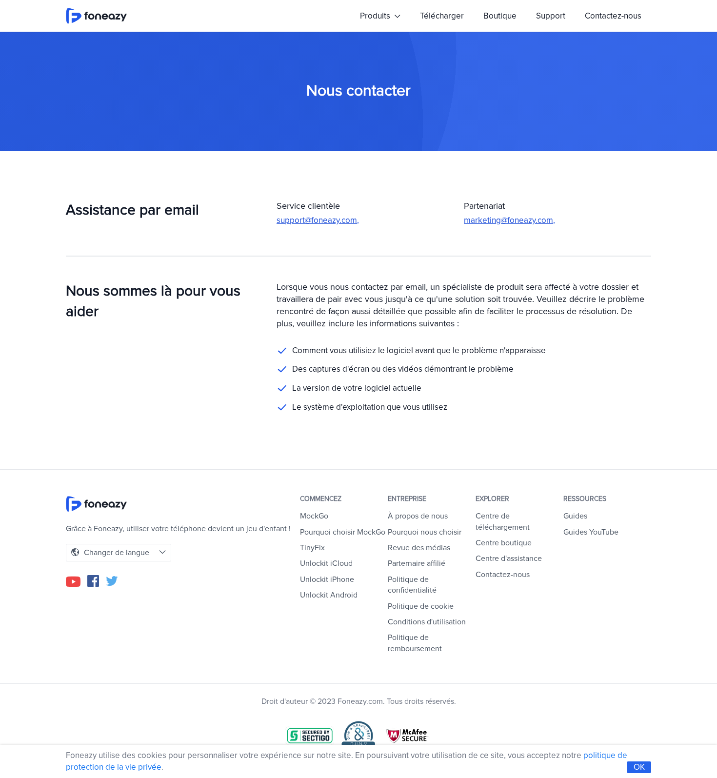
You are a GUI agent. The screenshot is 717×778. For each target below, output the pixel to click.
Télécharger (442, 16)
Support (550, 16)
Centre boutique (504, 543)
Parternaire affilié (416, 563)
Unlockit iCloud (326, 563)
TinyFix (312, 548)
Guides (575, 516)
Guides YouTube (590, 532)
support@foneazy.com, (318, 220)
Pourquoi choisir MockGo (342, 532)
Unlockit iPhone (327, 579)
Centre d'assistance (509, 558)
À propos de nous (418, 516)
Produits (376, 16)
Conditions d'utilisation (427, 622)
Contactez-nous (613, 16)
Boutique (500, 16)
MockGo (314, 516)
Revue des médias (419, 548)
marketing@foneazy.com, (509, 220)
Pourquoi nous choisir (424, 532)
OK (639, 767)
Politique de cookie (421, 606)
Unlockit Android (329, 595)
